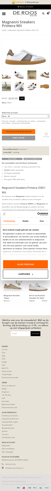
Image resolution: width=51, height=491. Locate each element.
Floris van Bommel (8, 386)
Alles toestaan (25, 264)
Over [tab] (42, 221)
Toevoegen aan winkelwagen (18, 132)
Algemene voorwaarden (38, 484)
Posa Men (5, 401)
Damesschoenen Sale (10, 377)
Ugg (3, 356)
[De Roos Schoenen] (25, 13)
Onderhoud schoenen (10, 416)
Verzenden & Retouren (10, 419)
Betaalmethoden (8, 428)
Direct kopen (18, 138)
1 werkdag (11, 152)
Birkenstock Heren (8, 404)
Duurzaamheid (7, 425)
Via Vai (4, 349)
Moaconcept (7, 371)
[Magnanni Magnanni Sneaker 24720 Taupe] (13, 285)
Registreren (6, 446)
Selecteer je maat (10, 113)
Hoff (3, 365)
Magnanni (5, 392)
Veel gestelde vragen (10, 422)
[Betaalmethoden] (18, 487)
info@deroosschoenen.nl (14, 468)
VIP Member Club (8, 437)
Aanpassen (24, 274)
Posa (3, 353)
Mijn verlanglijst (7, 452)
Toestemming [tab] (9, 221)
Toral (3, 359)
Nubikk (4, 362)
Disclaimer (5, 484)
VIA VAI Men (6, 395)
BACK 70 (5, 368)
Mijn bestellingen (8, 449)
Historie (4, 431)
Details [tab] (26, 221)
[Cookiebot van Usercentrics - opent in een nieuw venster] (37, 214)
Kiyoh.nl (39, 477)
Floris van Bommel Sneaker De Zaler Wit (37, 296)
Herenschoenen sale (9, 407)
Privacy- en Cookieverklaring (19, 484)
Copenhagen (7, 374)
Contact (5, 434)
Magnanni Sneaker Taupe (12, 296)
